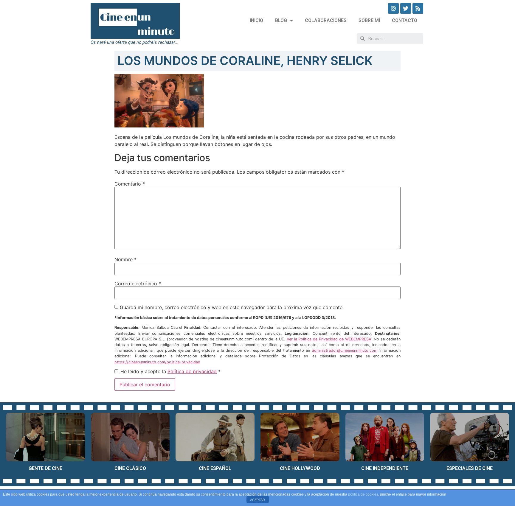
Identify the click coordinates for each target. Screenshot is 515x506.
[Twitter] (405, 8)
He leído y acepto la (170, 371)
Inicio (256, 20)
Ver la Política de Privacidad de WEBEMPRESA (329, 339)
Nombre (125, 259)
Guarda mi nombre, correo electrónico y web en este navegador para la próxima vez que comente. (232, 307)
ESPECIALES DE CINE (469, 468)
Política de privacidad (192, 371)
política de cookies (363, 494)
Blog (281, 20)
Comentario (129, 183)
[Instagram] (393, 8)
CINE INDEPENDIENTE (384, 468)
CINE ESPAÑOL (215, 468)
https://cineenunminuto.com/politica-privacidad (157, 362)
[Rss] (417, 8)
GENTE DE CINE (45, 468)
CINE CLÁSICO (130, 468)
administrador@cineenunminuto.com (344, 350)
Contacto (404, 20)
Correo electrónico (137, 283)
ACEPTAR (257, 500)
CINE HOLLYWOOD (300, 468)
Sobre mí (369, 20)
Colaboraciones (326, 20)
